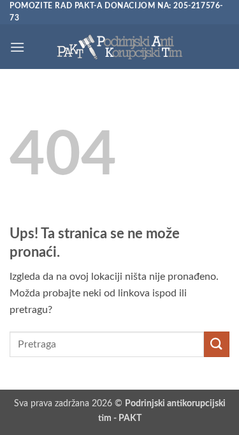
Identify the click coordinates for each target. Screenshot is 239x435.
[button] (17, 47)
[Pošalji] (216, 344)
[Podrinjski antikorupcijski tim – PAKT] (120, 46)
